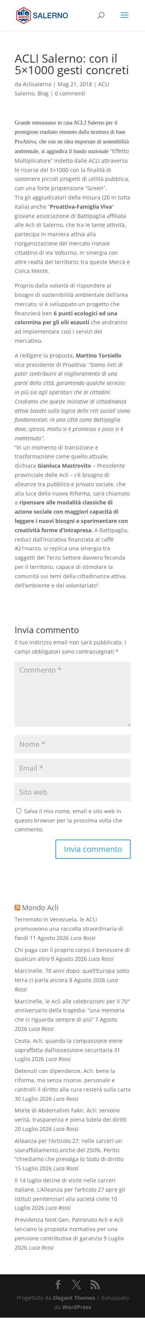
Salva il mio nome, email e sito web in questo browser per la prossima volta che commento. (68, 820)
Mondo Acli (40, 907)
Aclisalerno (37, 84)
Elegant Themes (74, 1297)
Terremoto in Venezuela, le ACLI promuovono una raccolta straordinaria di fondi (69, 929)
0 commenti (70, 93)
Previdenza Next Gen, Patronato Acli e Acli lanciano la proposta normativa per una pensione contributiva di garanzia (69, 1229)
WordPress (76, 1307)
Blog (43, 93)
